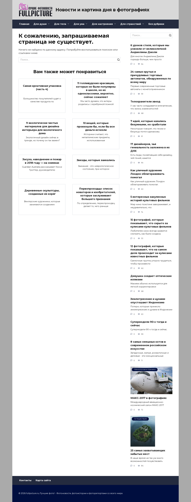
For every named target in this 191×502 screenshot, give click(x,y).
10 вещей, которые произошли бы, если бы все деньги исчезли (96, 126)
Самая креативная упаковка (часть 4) (42, 87)
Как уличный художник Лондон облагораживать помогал (147, 174)
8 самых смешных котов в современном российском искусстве (148, 345)
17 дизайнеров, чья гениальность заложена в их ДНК (150, 147)
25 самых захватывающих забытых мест (147, 452)
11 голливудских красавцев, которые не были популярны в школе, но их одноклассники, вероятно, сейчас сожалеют (96, 90)
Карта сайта (43, 480)
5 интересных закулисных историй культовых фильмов (150, 198)
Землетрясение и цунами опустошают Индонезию (147, 300)
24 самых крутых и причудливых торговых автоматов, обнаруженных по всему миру (150, 77)
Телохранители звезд (145, 101)
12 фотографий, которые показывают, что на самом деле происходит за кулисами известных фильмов (151, 251)
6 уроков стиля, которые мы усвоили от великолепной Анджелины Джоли (149, 49)
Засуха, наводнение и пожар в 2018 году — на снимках (42, 161)
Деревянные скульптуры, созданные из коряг (42, 192)
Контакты (25, 480)
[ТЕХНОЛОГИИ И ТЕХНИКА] (151, 392)
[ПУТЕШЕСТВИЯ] (142, 445)
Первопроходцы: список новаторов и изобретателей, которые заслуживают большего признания (96, 193)
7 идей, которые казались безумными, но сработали (148, 122)
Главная (24, 24)
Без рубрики (156, 24)
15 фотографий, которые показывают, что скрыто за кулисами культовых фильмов (150, 223)
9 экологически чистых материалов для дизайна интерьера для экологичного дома (42, 128)
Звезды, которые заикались (96, 160)
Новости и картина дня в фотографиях (102, 9)
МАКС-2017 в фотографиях (148, 398)
